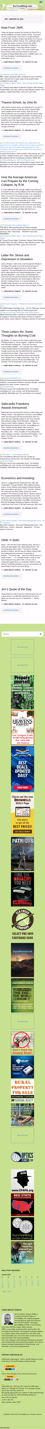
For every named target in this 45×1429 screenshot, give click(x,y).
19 (26, 1283)
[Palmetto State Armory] (22, 769)
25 (20, 1285)
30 (8, 1287)
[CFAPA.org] (22, 1180)
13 (32, 1281)
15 (2, 1283)
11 (20, 1281)
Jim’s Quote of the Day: (16, 589)
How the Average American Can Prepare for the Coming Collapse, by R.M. (19, 181)
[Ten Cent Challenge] (22, 1228)
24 (14, 1285)
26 (26, 1285)
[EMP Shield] (22, 1067)
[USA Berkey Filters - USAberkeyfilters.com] (22, 1114)
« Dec (4, 1291)
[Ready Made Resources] (22, 692)
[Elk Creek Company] (22, 925)
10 (14, 1281)
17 (14, 1283)
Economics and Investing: (18, 478)
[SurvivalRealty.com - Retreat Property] (22, 1091)
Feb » (9, 1291)
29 (2, 1287)
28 (38, 1285)
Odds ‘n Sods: (10, 540)
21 (38, 1283)
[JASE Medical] (22, 1252)
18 (20, 1283)
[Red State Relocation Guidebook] (22, 1204)
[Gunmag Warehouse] (22, 889)
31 (14, 1287)
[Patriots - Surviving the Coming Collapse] (22, 854)
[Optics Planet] (22, 1156)
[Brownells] (22, 814)
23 (8, 1285)
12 (26, 1281)
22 (2, 1285)
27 (32, 1285)
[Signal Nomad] (22, 960)
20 (32, 1283)
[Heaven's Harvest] (22, 728)
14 (38, 1281)
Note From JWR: (12, 27)
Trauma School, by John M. (19, 102)
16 (8, 1283)
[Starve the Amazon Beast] (22, 1043)
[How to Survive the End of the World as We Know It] (22, 995)
